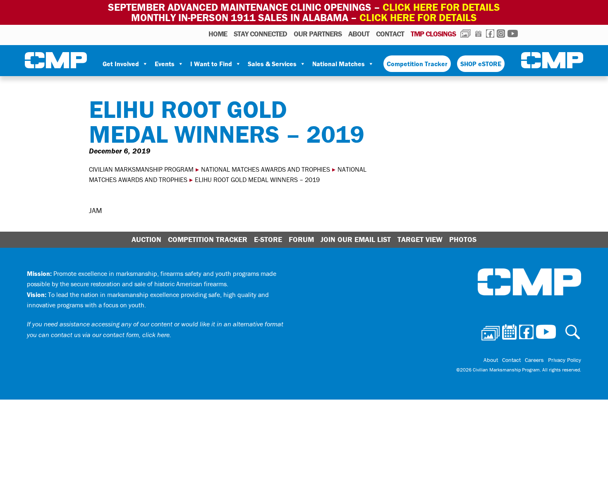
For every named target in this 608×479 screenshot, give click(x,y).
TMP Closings (433, 33)
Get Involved (121, 64)
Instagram (501, 33)
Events (165, 64)
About (358, 33)
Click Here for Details (418, 17)
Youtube (512, 33)
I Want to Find (211, 64)
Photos (465, 33)
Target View (420, 239)
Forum (301, 239)
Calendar (478, 33)
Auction (146, 239)
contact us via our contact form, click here (110, 335)
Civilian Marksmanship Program (56, 60)
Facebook (490, 33)
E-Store (268, 239)
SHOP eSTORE (480, 64)
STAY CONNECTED (260, 33)
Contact (390, 33)
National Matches (338, 64)
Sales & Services (272, 64)
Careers (534, 360)
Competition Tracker (417, 64)
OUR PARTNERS (318, 33)
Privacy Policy (564, 360)
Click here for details (441, 7)
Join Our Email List (356, 239)
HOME (217, 33)
